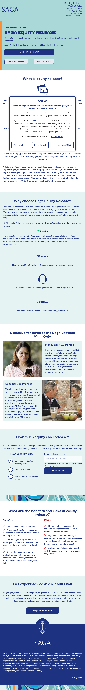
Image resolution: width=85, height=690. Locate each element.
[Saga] (10, 10)
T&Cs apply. (60, 373)
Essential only (40, 145)
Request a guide (44, 61)
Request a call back (16, 61)
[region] (42, 123)
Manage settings (64, 145)
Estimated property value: (56, 454)
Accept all (18, 145)
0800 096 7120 (75, 6)
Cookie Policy (57, 137)
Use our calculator (29, 52)
